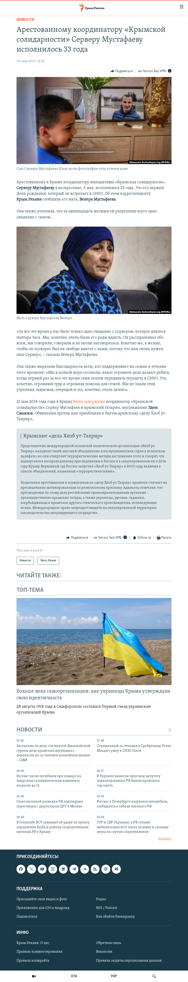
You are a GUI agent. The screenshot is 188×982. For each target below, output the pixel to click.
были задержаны (89, 402)
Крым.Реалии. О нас (33, 943)
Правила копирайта (33, 961)
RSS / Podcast (106, 908)
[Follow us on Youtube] (42, 869)
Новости (25, 20)
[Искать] (154, 976)
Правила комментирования (39, 952)
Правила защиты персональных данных (129, 961)
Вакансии (104, 952)
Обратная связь (108, 943)
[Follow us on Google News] (63, 869)
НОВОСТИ (29, 730)
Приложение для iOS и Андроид (43, 908)
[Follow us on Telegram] (73, 869)
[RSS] (95, 869)
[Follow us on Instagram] (52, 869)
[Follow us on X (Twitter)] (31, 869)
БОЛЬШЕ (164, 839)
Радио (101, 899)
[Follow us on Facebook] (21, 869)
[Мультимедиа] (34, 976)
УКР (114, 976)
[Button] (122, 71)
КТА (74, 976)
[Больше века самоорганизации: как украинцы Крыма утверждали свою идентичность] (94, 641)
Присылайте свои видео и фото (42, 899)
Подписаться (27, 917)
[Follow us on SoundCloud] (84, 869)
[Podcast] (105, 869)
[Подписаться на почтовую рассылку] (116, 869)
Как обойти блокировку (115, 917)
